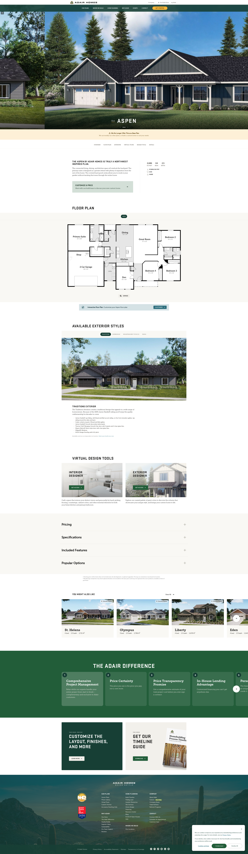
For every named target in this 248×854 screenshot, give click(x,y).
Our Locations (130, 829)
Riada (144, 334)
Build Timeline (130, 797)
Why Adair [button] (125, 8)
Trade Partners (154, 804)
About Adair (153, 797)
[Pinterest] (154, 849)
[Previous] (11, 618)
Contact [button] (145, 8)
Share (151, 174)
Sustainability (105, 827)
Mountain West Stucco (131, 334)
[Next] (236, 688)
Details (151, 145)
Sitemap (123, 849)
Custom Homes (106, 804)
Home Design (130, 807)
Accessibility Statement (111, 849)
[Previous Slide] (4, 67)
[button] (127, 187)
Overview (97, 145)
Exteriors (117, 145)
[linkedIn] (165, 849)
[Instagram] (161, 849)
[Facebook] (151, 849)
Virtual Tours (129, 145)
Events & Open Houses (133, 817)
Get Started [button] (160, 8)
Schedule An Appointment (158, 819)
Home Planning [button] (113, 8)
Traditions (105, 334)
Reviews (104, 831)
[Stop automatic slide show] (2, 12)
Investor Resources (131, 802)
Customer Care (154, 822)
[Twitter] (158, 849)
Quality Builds (106, 822)
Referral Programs (155, 807)
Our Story (105, 817)
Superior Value (106, 824)
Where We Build (98, 8)
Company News (154, 802)
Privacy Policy (97, 849)
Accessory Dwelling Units (109, 807)
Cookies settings (203, 846)
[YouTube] (168, 849)
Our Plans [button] (85, 8)
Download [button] (139, 758)
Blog (127, 814)
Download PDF (154, 169)
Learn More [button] (75, 758)
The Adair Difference (108, 819)
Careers (152, 800)
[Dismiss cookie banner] (241, 829)
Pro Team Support (107, 829)
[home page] (83, 2)
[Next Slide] (243, 67)
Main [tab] (124, 216)
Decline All (235, 846)
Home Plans (105, 797)
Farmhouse (116, 334)
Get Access (75, 487)
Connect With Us (155, 817)
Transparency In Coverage (136, 849)
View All (168, 594)
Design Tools (141, 145)
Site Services (129, 804)
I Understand (219, 846)
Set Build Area (164, 2)
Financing (128, 809)
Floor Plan (107, 145)
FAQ (127, 819)
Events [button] (135, 8)
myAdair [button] (173, 2)
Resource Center (131, 812)
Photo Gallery (106, 800)
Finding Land (129, 800)
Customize (159, 307)
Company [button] (151, 2)
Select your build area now (106, 436)
